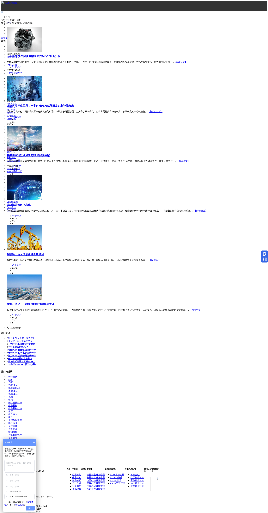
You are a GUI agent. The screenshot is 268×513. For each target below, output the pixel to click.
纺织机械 (12, 432)
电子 (10, 417)
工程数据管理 (15, 420)
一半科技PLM (15, 402)
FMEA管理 (12, 65)
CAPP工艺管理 (117, 483)
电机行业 (12, 423)
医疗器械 (11, 116)
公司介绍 (76, 474)
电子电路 (11, 110)
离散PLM (12, 391)
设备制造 (12, 429)
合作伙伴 (76, 483)
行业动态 (16, 67)
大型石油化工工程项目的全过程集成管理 (30, 304)
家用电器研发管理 (96, 483)
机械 (10, 397)
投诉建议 (76, 489)
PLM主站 (135, 474)
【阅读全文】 (180, 62)
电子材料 (12, 405)
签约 (10, 399)
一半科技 (12, 376)
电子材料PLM (15, 408)
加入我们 (76, 486)
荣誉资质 (76, 480)
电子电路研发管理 (96, 480)
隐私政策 (19, 505)
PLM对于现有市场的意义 (20, 341)
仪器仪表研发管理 (96, 489)
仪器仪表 (11, 118)
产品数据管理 (15, 435)
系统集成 (12, 426)
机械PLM (12, 394)
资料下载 (11, 157)
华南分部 (11, 207)
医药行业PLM (137, 486)
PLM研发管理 (117, 474)
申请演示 (5, 38)
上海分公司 (12, 201)
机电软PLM (14, 388)
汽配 (10, 382)
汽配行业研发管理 (96, 474)
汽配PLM (12, 385)
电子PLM (12, 414)
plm (10, 379)
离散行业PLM (137, 480)
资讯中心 (11, 151)
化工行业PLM (137, 477)
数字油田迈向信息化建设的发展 (25, 254)
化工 (10, 411)
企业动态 (76, 477)
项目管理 (12, 438)
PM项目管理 (116, 477)
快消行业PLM (137, 483)
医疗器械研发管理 (96, 486)
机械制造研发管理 (96, 477)
